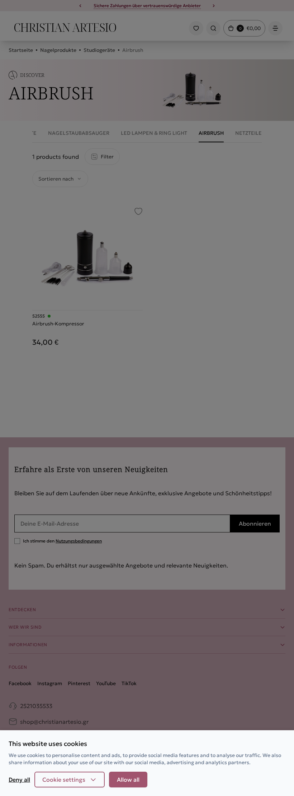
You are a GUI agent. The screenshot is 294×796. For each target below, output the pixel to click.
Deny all (19, 779)
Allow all (128, 779)
